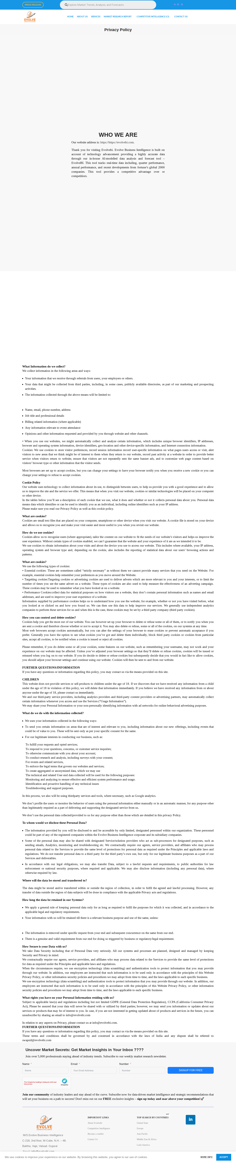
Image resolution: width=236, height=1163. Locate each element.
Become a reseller (96, 1134)
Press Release (33, 5)
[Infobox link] (118, 129)
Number (124, 1064)
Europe (140, 1128)
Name (25, 1064)
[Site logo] (30, 16)
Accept (223, 1157)
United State (142, 1123)
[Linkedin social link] (190, 1120)
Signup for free (191, 1070)
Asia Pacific (142, 1134)
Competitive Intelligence (99, 1128)
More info (207, 1157)
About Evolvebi (95, 1123)
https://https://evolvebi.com (117, 142)
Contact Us (93, 1139)
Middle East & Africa (146, 1139)
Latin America (143, 1145)
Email (74, 1064)
